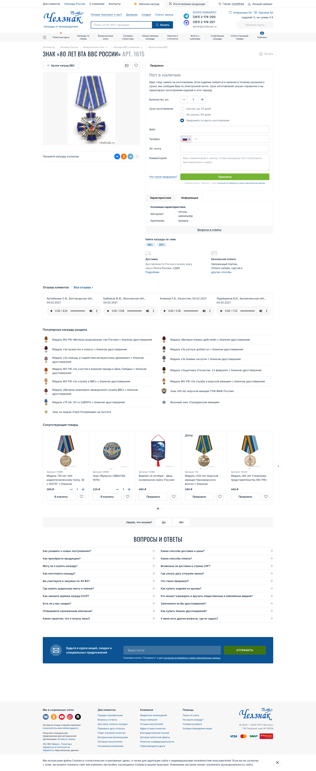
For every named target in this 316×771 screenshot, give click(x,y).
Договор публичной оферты (155, 737)
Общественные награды (150, 37)
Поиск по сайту (191, 715)
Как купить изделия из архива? (181, 588)
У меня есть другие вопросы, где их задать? (189, 618)
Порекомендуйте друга (152, 746)
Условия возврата (192, 724)
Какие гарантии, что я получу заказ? (66, 618)
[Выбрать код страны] (185, 139)
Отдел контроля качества (111, 732)
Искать (164, 24)
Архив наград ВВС (63, 65)
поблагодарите (70, 728)
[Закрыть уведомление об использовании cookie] (277, 763)
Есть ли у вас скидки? (57, 603)
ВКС (161, 244)
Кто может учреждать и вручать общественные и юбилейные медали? (207, 596)
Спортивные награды (217, 37)
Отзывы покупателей (151, 724)
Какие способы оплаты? (176, 558)
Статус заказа (164, 14)
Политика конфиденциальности (157, 741)
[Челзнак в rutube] (78, 717)
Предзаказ (156, 65)
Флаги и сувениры (195, 37)
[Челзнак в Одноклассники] (54, 717)
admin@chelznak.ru (205, 26)
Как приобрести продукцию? (62, 558)
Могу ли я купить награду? (60, 565)
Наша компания (148, 719)
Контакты (115, 3)
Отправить (244, 650)
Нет (181, 522)
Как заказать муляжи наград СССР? (66, 596)
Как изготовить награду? (59, 573)
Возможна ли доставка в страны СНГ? (185, 565)
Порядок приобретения (110, 715)
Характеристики (160, 197)
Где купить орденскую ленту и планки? (68, 588)
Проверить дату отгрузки (111, 728)
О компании (96, 3)
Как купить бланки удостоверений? (184, 611)
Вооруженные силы (105, 37)
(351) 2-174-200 (204, 17)
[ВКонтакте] (117, 156)
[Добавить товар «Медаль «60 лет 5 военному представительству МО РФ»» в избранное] (266, 496)
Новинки (262, 36)
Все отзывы (82, 287)
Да (163, 522)
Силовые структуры (128, 37)
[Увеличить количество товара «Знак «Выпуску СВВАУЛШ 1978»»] (129, 489)
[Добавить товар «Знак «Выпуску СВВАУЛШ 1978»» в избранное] (127, 496)
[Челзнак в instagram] (70, 717)
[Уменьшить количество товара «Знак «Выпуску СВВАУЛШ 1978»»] (117, 489)
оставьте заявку (66, 739)
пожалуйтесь (50, 728)
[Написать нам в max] (186, 22)
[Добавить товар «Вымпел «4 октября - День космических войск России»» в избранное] (173, 496)
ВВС (150, 244)
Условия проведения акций (197, 728)
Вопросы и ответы (107, 719)
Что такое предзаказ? (163, 176)
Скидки (146, 14)
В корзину (61, 496)
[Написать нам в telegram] (186, 16)
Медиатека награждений (153, 715)
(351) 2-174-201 (204, 22)
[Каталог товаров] (46, 37)
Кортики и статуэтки (172, 37)
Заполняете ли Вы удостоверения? (183, 603)
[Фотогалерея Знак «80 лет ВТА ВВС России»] (126, 65)
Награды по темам (83, 37)
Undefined (238, 3)
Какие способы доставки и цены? (183, 550)
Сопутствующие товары (240, 37)
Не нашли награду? (193, 719)
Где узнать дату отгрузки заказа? (182, 573)
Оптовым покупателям (110, 741)
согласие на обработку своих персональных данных (241, 183)
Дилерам (131, 14)
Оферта (56, 744)
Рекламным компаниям (110, 746)
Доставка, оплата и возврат (113, 724)
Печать (268, 53)
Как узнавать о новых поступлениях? (67, 550)
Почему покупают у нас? (106, 14)
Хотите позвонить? (204, 12)
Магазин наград (148, 3)
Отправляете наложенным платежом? (67, 611)
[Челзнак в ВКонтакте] (46, 717)
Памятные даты (60, 37)
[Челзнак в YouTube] (62, 717)
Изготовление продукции (189, 3)
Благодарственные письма (154, 732)
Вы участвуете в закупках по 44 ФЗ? (66, 581)
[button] (158, 508)
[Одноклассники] (124, 156)
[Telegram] (130, 156)
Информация (189, 197)
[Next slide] (278, 466)
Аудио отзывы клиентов (152, 728)
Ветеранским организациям (113, 737)
